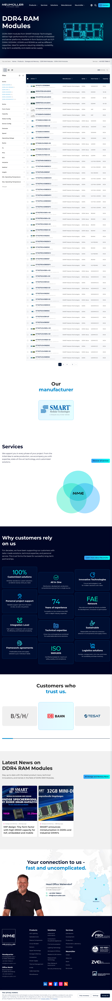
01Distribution (64, 501)
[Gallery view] (8, 70)
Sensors (31, 947)
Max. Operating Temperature (11, 182)
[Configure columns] (19, 75)
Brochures (69, 968)
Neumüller (79, 5)
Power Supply (33, 961)
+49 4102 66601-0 (7, 974)
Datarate (5, 128)
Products (32, 5)
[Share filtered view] (107, 70)
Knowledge (69, 947)
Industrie (5, 162)
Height (4, 172)
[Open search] (95, 5)
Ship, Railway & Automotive (52, 964)
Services (44, 5)
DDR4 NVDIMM (7, 92)
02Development (77, 477)
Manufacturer (66, 5)
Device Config (6, 123)
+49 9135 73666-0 (104, 61)
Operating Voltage (8, 138)
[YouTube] (50, 984)
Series (4, 81)
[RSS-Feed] (66, 984)
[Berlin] (104, 885)
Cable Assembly (34, 971)
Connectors (33, 957)
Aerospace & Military (54, 951)
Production (69, 940)
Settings (95, 995)
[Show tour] (23, 75)
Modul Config (6, 119)
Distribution (69, 933)
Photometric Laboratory (73, 943)
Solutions (54, 5)
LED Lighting (33, 933)
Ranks (4, 143)
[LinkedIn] (45, 984)
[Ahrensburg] (95, 878)
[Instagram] (61, 984)
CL (3, 148)
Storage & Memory (35, 954)
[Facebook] (56, 984)
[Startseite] (12, 5)
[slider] (56, 738)
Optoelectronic (34, 937)
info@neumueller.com (57, 895)
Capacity (5, 114)
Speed (4, 133)
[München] (97, 908)
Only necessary (84, 995)
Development (70, 937)
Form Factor (6, 109)
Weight (4, 186)
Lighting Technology (54, 947)
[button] (72, 498)
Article (33, 78)
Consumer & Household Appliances (54, 940)
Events (68, 965)
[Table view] (5, 70)
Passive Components (35, 940)
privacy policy (45, 998)
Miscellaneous (33, 974)
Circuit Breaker (34, 943)
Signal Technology (35, 950)
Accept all (105, 995)
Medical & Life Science (54, 954)
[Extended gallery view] (12, 70)
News (67, 961)
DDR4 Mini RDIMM (8, 87)
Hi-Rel (31, 967)
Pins (3, 153)
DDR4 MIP (6, 89)
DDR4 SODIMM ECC (9, 99)
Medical (4, 167)
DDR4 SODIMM (7, 97)
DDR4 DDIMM (7, 85)
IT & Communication (54, 944)
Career (68, 955)
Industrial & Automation (51, 934)
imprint (55, 998)
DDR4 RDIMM (7, 94)
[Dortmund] (85, 889)
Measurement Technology (52, 959)
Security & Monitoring (54, 968)
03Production (93, 501)
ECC (3, 157)
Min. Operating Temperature (11, 177)
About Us (69, 958)
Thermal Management (36, 964)
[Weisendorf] (96, 899)
